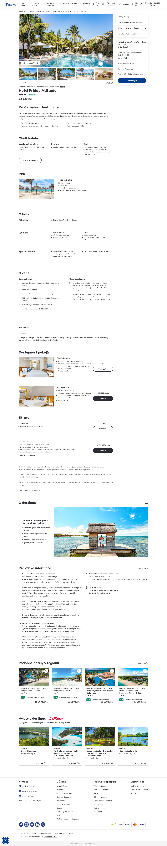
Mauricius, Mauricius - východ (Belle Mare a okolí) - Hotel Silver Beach (67, 670)
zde (36, 604)
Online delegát (99, 804)
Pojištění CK (61, 800)
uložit (110, 83)
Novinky (134, 793)
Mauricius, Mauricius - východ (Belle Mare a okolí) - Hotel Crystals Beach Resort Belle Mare (100, 671)
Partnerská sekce (46, 833)
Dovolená (22, 11)
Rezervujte (132, 80)
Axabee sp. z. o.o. (50, 837)
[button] (5, 840)
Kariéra (59, 808)
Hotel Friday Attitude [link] (79, 11)
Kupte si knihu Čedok (139, 790)
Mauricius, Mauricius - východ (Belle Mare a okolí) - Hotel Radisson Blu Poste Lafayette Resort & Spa (133, 671)
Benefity (97, 793)
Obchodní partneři (64, 793)
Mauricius (41, 11)
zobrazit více (143, 663)
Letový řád (122, 58)
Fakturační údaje (63, 804)
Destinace (60, 815)
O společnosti (62, 786)
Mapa (62, 86)
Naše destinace (31, 11)
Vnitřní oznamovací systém (67, 819)
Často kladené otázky (102, 800)
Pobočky (60, 790)
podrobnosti (138, 74)
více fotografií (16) (30, 63)
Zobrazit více (143, 568)
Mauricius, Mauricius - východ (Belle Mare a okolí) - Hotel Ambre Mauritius (34, 670)
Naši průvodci (99, 808)
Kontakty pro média (64, 811)
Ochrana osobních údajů (64, 833)
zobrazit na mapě (30, 160)
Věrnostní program (101, 786)
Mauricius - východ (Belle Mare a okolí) (58, 11)
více (146, 503)
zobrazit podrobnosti (27, 455)
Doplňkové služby (100, 790)
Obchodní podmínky (65, 797)
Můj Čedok (97, 811)
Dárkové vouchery (101, 797)
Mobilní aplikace (137, 786)
